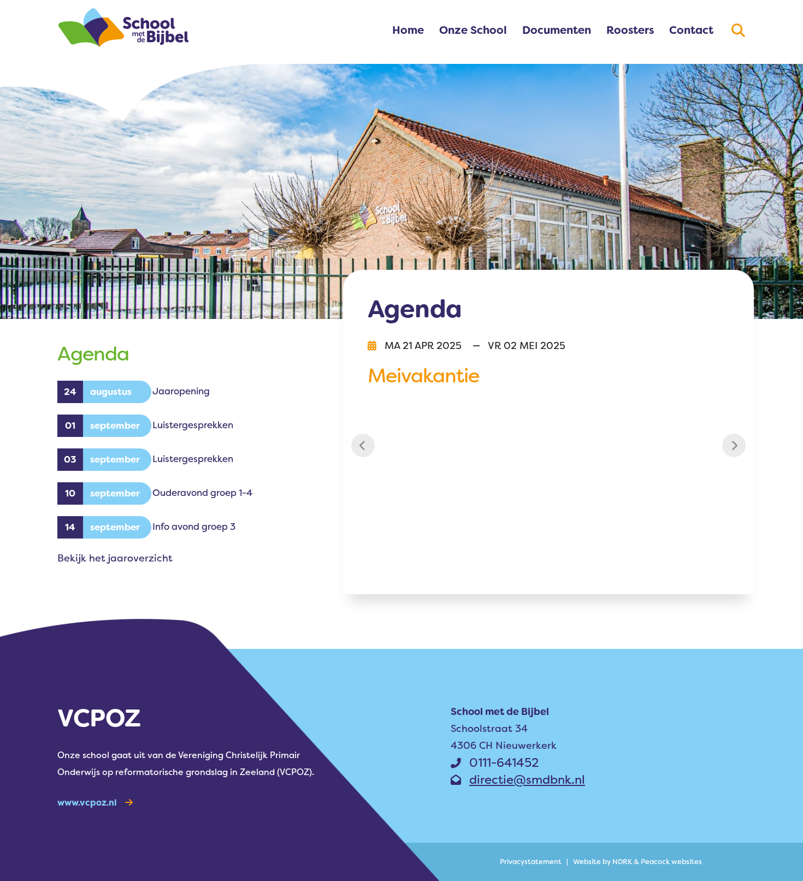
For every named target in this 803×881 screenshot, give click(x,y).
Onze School (473, 30)
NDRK (622, 861)
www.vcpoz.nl (87, 802)
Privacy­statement (531, 861)
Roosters (630, 30)
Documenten (556, 30)
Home (408, 30)
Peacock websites (671, 861)
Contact (691, 30)
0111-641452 (504, 763)
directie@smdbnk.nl (527, 780)
